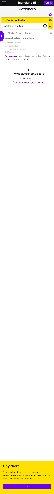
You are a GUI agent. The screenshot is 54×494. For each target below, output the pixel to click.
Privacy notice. (38, 475)
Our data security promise (28, 82)
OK (27, 487)
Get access (10, 56)
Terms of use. (10, 475)
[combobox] (24, 26)
